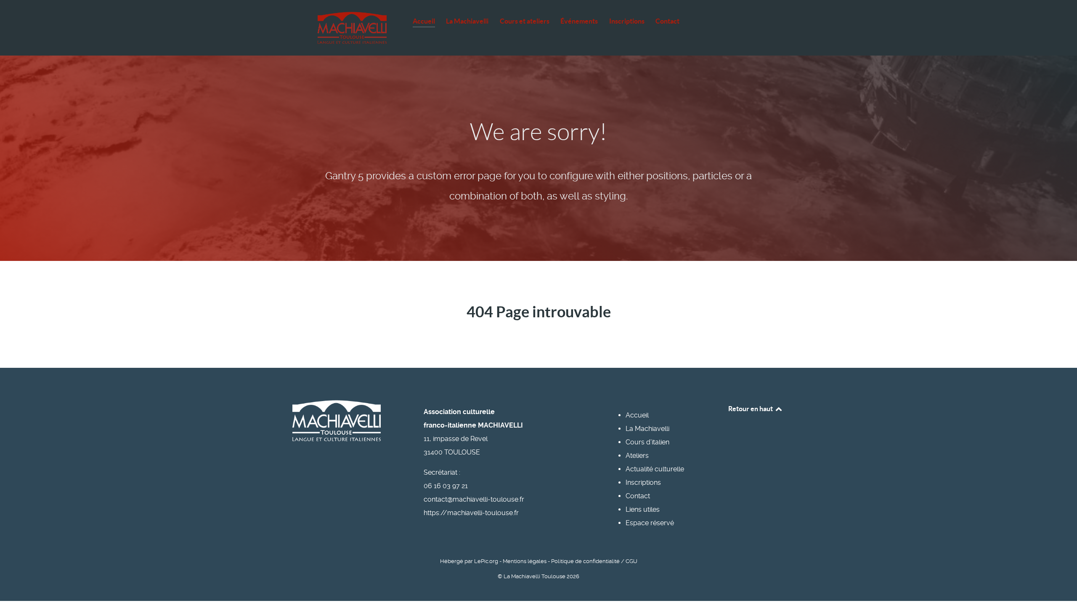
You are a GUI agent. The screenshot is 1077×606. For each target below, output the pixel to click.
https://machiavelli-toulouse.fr (471, 513)
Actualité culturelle (655, 469)
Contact (638, 496)
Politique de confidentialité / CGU (594, 561)
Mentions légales (524, 561)
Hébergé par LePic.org (469, 561)
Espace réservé (650, 523)
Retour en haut (751, 408)
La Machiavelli (647, 429)
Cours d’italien (647, 442)
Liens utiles (643, 509)
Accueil (637, 415)
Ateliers (637, 456)
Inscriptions (643, 482)
